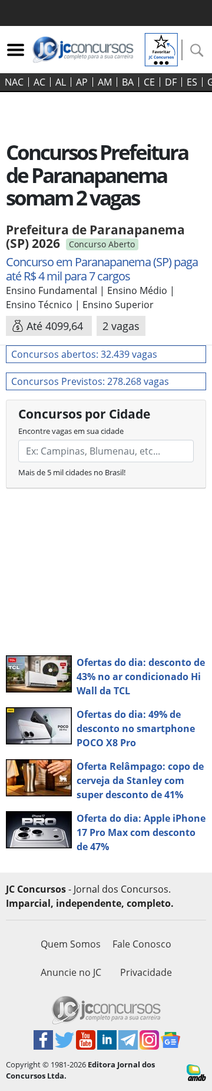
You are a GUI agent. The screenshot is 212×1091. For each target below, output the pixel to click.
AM (105, 82)
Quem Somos (71, 944)
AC (39, 82)
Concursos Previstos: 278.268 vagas (90, 381)
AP (82, 82)
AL (60, 82)
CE (149, 82)
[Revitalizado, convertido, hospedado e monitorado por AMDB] (196, 1071)
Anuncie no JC (71, 972)
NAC (14, 82)
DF (171, 82)
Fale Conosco (141, 944)
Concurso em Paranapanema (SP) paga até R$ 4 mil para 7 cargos (102, 269)
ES (192, 82)
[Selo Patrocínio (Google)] (161, 48)
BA (128, 82)
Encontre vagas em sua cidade (71, 431)
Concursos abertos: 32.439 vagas (84, 354)
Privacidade (146, 972)
